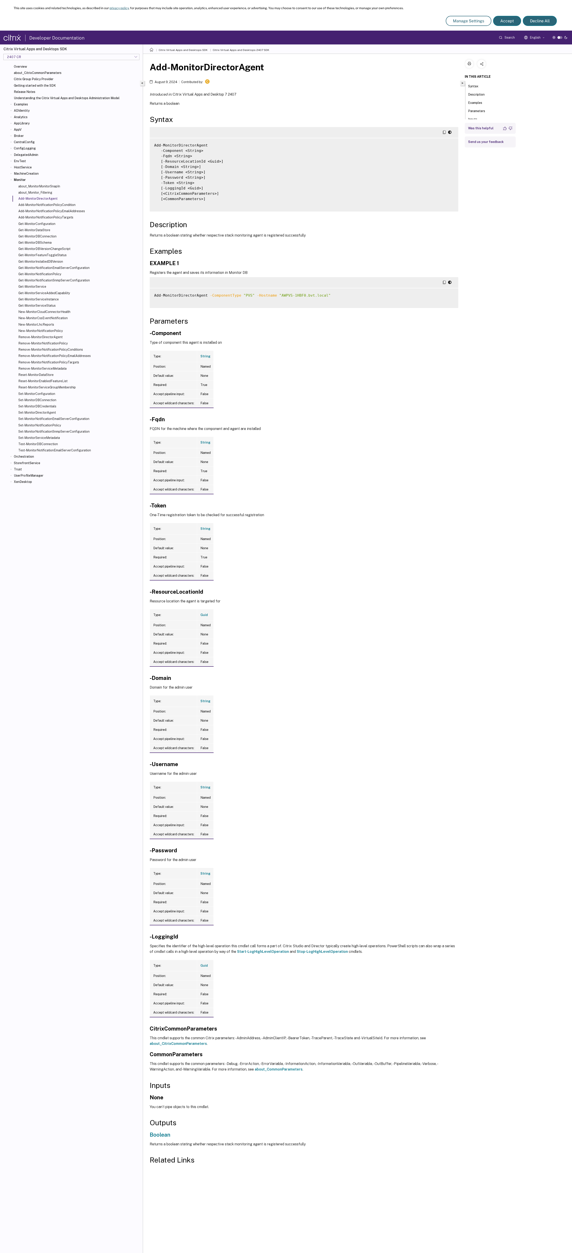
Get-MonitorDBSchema (35, 242)
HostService (23, 167)
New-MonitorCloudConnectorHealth (44, 312)
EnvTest (20, 161)
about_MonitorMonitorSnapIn (39, 186)
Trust (18, 469)
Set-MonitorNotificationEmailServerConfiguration (53, 419)
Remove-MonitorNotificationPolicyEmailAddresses (54, 356)
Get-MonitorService (32, 286)
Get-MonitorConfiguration (36, 224)
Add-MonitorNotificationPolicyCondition (47, 205)
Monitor (20, 180)
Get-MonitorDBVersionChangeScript (44, 249)
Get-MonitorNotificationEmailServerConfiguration (54, 268)
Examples (21, 104)
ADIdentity (21, 110)
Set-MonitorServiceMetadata (39, 438)
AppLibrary (21, 123)
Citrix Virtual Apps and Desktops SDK (183, 50)
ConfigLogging (25, 148)
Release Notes (24, 92)
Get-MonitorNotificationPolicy (39, 274)
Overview (20, 66)
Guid (204, 615)
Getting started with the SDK (35, 85)
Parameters (476, 111)
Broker (19, 136)
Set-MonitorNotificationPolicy (39, 425)
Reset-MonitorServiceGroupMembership (47, 387)
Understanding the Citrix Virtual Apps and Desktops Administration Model (67, 98)
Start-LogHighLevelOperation (263, 951)
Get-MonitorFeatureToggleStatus (42, 255)
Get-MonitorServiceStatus (37, 305)
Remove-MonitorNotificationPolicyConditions (50, 349)
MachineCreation (26, 173)
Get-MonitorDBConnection (37, 236)
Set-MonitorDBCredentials (37, 406)
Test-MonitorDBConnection (38, 444)
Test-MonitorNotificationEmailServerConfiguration (54, 450)
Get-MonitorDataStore (34, 230)
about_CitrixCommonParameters (37, 73)
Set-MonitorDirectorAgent (37, 412)
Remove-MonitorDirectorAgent (40, 337)
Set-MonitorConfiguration (36, 394)
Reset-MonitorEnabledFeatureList (42, 381)
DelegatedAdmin (26, 155)
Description (476, 94)
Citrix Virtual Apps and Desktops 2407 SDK (241, 50)
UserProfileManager (28, 475)
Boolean (160, 1134)
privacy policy (119, 8)
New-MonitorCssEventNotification (43, 318)
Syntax (473, 86)
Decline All (540, 21)
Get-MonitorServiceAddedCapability (44, 293)
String (205, 356)
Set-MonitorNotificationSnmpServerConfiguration (54, 431)
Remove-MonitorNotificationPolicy (43, 343)
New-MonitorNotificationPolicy (40, 331)
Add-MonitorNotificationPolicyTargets (45, 217)
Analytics (20, 117)
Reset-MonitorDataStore (36, 375)
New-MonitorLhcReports (36, 324)
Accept (507, 21)
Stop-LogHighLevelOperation (322, 951)
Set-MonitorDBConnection (37, 400)
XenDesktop (23, 482)
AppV (17, 129)
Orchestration (24, 456)
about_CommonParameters (279, 1069)
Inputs (472, 119)
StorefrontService (27, 463)
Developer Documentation (56, 38)
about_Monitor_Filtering (35, 192)
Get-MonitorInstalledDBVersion (40, 261)
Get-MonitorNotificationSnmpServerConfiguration (54, 280)
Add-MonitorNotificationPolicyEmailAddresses (51, 211)
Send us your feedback (486, 142)
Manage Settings (468, 21)
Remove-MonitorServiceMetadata (42, 368)
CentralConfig (24, 142)
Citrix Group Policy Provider (33, 79)
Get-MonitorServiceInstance (38, 299)
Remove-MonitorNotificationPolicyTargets (48, 362)
